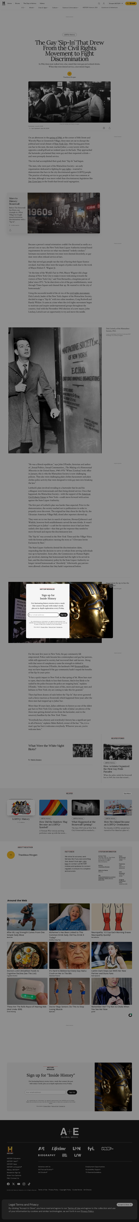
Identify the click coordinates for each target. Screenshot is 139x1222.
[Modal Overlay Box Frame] (69, 611)
